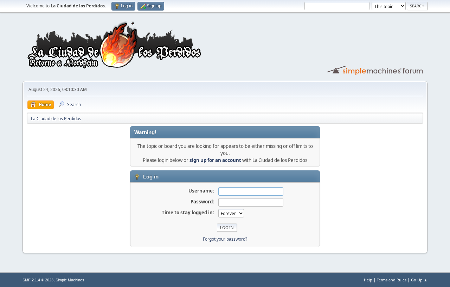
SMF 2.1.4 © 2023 (37, 280)
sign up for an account (215, 160)
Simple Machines (70, 280)
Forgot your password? (225, 239)
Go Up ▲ (419, 279)
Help (368, 279)
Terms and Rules (391, 279)
